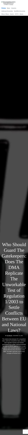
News (8, 8)
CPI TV (17, 14)
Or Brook (9, 335)
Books (21, 14)
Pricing (3, 8)
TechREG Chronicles (19, 11)
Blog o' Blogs (5, 14)
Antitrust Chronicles (7, 11)
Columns (13, 8)
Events (12, 14)
